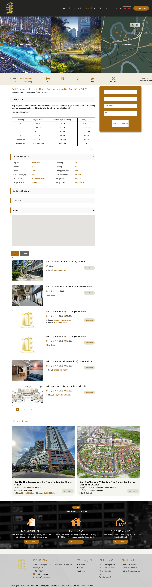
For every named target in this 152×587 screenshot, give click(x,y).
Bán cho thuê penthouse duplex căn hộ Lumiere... (70, 286)
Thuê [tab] (25, 253)
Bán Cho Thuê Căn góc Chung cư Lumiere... (67, 311)
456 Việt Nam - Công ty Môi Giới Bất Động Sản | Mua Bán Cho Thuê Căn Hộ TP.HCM (60, 586)
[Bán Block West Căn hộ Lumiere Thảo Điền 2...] (27, 395)
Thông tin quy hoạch (107, 568)
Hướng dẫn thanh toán (131, 571)
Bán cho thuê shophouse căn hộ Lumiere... (66, 261)
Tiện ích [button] (17, 200)
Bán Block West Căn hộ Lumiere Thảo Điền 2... (68, 386)
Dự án (99, 8)
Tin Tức (108, 8)
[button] (31, 542)
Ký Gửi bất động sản (107, 565)
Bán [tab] (15, 253)
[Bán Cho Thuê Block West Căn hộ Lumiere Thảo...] (27, 370)
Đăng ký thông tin (120, 123)
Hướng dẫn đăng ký (129, 568)
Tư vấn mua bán (105, 577)
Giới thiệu (78, 8)
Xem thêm (89, 268)
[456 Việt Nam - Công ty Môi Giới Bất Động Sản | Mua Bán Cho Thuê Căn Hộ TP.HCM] (9, 8)
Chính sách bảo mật (129, 565)
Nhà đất (89, 8)
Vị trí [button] (15, 210)
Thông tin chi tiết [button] (22, 156)
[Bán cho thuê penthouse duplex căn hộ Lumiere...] (27, 295)
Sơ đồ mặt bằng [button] (21, 191)
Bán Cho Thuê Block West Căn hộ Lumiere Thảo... (69, 361)
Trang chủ (66, 8)
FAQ (101, 574)
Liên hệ (118, 8)
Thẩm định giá (105, 571)
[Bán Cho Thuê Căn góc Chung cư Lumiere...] (27, 320)
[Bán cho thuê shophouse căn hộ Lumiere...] (27, 270)
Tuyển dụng (81, 571)
